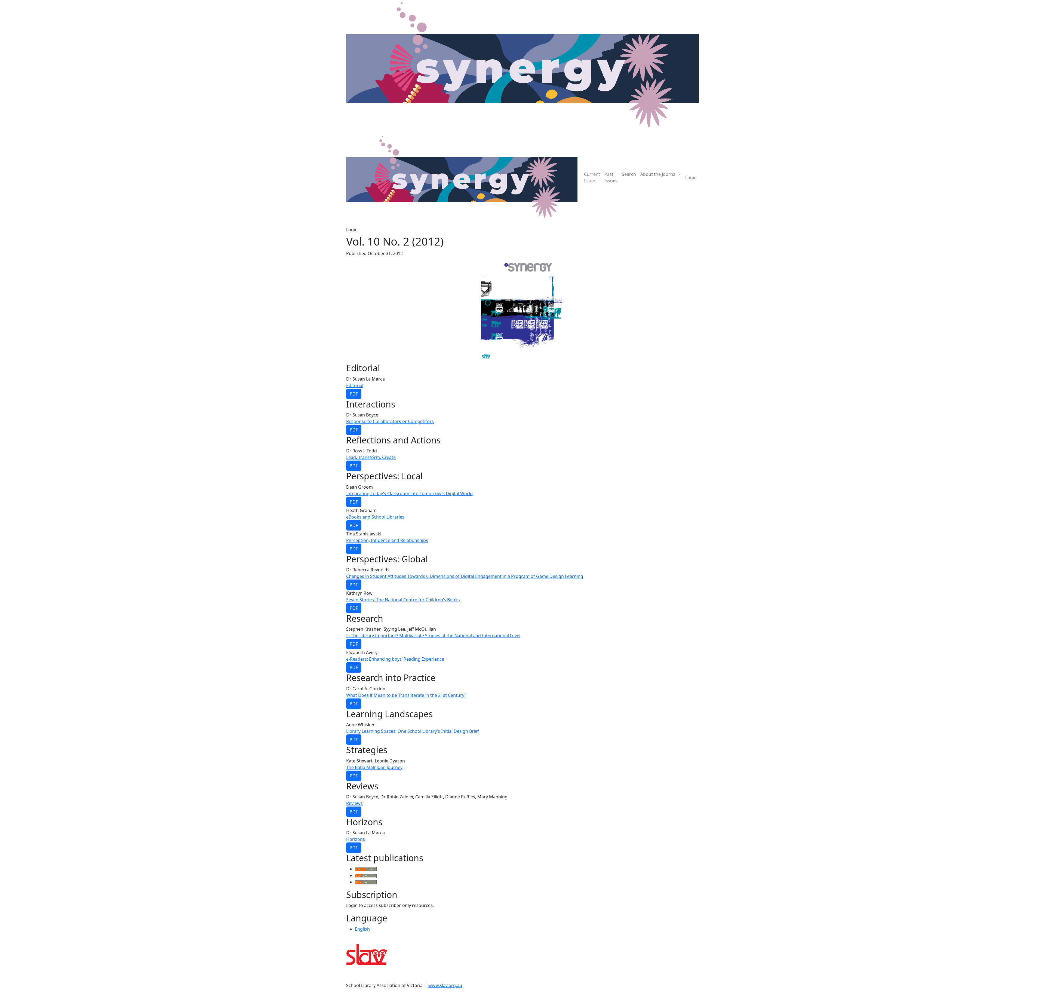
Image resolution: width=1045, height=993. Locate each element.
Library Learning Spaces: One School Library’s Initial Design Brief (412, 731)
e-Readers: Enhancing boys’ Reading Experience (395, 659)
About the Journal (659, 174)
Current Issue (592, 177)
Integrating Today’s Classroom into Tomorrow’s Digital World (409, 494)
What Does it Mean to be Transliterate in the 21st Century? (406, 695)
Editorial (354, 385)
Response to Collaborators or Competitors (390, 421)
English (362, 929)
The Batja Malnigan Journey (374, 767)
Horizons (355, 839)
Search (629, 174)
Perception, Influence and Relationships (387, 540)
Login (691, 177)
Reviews (354, 803)
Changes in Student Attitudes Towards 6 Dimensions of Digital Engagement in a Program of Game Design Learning (464, 576)
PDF (354, 394)
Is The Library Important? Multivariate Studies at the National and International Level (433, 636)
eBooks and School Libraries (375, 517)
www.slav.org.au (445, 985)
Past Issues (610, 177)
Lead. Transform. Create (371, 457)
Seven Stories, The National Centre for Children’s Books (403, 600)
